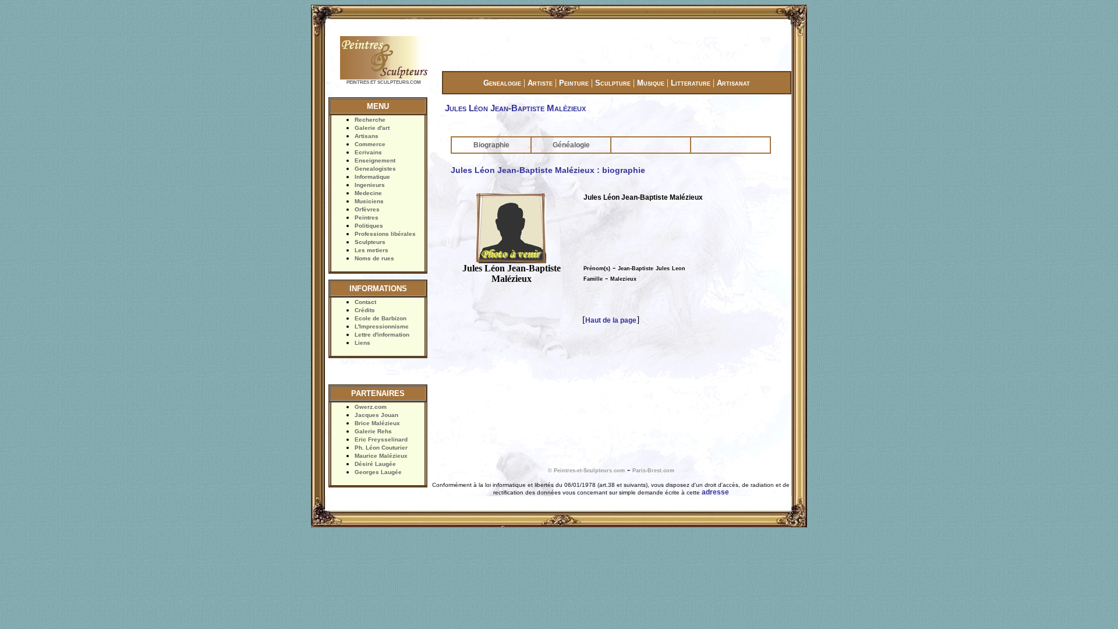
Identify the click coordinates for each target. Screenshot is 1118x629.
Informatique (372, 177)
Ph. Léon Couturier (381, 447)
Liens (362, 343)
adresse (715, 492)
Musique (650, 83)
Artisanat (733, 83)
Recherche (370, 119)
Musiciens (369, 201)
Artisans (366, 136)
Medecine (368, 193)
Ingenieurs (370, 185)
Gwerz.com (371, 407)
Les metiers (371, 250)
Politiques (369, 225)
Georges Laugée (378, 472)
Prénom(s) (596, 268)
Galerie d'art (372, 128)
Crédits (365, 310)
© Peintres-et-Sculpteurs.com (586, 470)
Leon (678, 268)
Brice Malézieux (377, 423)
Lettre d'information (382, 334)
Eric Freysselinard (381, 439)
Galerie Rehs (373, 431)
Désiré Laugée (375, 464)
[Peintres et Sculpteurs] (383, 78)
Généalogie (571, 145)
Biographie (491, 145)
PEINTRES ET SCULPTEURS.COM (383, 82)
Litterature (690, 83)
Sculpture (613, 83)
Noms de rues (374, 258)
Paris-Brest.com (653, 470)
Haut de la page (610, 320)
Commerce (370, 144)
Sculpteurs (370, 242)
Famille (593, 279)
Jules (663, 268)
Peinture (574, 83)
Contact (365, 302)
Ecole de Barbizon (380, 318)
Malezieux (623, 279)
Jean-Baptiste (635, 268)
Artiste (540, 83)
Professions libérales (385, 234)
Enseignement (375, 160)
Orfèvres (367, 209)
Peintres (366, 217)
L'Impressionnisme (382, 326)
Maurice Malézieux (381, 456)
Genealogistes (375, 168)
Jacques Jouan (376, 415)
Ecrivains (368, 152)
